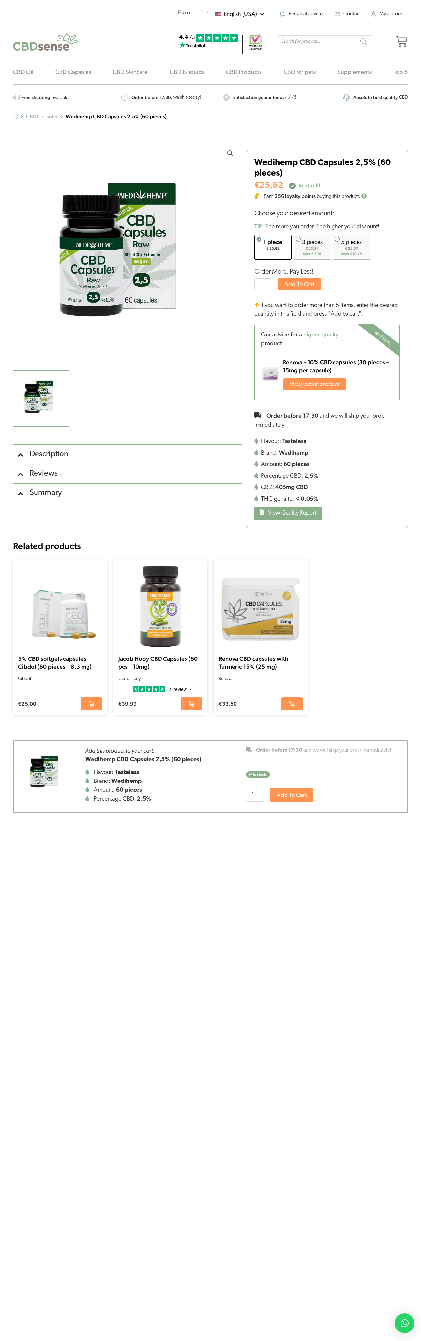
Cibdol (24, 678)
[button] (230, 153)
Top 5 (401, 73)
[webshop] (255, 42)
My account (392, 14)
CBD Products (243, 73)
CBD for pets (300, 73)
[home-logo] (46, 42)
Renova (226, 678)
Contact (352, 14)
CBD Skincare (130, 73)
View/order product (314, 385)
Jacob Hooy (129, 678)
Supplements (354, 73)
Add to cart (300, 285)
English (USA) (240, 15)
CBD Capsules (73, 73)
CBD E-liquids (187, 73)
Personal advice (306, 14)
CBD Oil (23, 73)
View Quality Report (291, 513)
